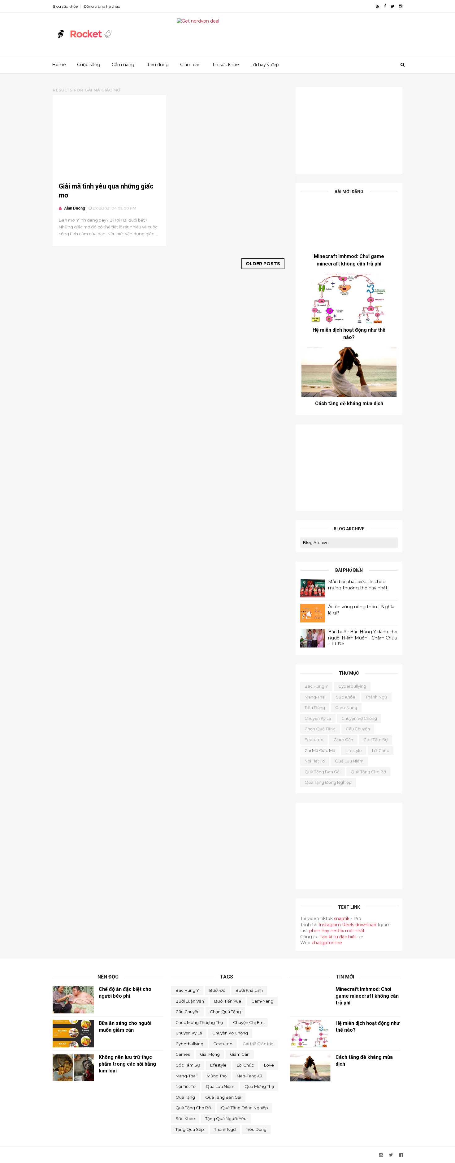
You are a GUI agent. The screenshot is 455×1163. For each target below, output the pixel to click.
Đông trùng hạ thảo (102, 6)
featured (314, 739)
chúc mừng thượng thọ (199, 1022)
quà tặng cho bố (368, 771)
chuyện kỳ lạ (318, 718)
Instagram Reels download (348, 924)
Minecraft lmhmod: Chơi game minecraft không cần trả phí (367, 996)
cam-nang (346, 707)
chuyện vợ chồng (359, 718)
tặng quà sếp (190, 1129)
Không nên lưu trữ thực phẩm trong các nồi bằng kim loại (127, 1064)
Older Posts (263, 263)
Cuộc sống (88, 64)
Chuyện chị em (248, 1022)
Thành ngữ (376, 696)
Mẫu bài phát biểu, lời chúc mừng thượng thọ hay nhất (358, 585)
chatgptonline (327, 942)
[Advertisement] (349, 130)
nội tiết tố (315, 760)
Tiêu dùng (158, 64)
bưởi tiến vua (227, 1001)
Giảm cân (190, 64)
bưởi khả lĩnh (249, 990)
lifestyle (353, 750)
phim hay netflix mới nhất (337, 930)
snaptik (341, 918)
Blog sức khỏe (65, 6)
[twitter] (392, 6)
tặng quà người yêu (225, 1118)
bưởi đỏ (217, 990)
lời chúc (380, 750)
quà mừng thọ (259, 1086)
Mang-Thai (315, 696)
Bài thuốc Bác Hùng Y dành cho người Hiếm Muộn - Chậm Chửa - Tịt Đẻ (362, 638)
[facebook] (385, 6)
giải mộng (210, 1054)
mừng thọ (217, 1075)
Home (59, 64)
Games (183, 1054)
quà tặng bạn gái (322, 771)
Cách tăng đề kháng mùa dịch (349, 403)
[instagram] (400, 6)
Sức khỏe (345, 696)
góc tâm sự (375, 739)
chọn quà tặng (320, 728)
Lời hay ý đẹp (264, 64)
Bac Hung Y (316, 686)
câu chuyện (358, 728)
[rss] (377, 6)
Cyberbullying (352, 686)
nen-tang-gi (249, 1075)
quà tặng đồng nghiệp (328, 782)
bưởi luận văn (190, 1001)
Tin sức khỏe (225, 64)
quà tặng (185, 1097)
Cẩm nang (123, 64)
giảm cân (343, 739)
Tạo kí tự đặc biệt (338, 937)
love (269, 1065)
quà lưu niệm (349, 760)
